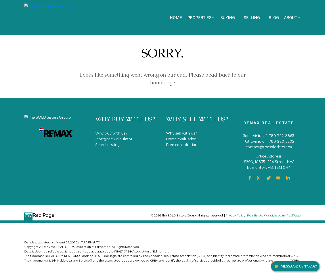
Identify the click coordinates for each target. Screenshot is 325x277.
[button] (250, 178)
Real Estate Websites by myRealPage (274, 215)
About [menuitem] (290, 17)
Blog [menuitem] (274, 17)
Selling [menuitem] (252, 17)
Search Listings (108, 145)
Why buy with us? (111, 133)
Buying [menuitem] (227, 17)
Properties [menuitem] (199, 17)
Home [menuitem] (176, 17)
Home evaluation (181, 139)
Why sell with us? (181, 133)
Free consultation (181, 145)
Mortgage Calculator (113, 139)
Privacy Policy (235, 215)
